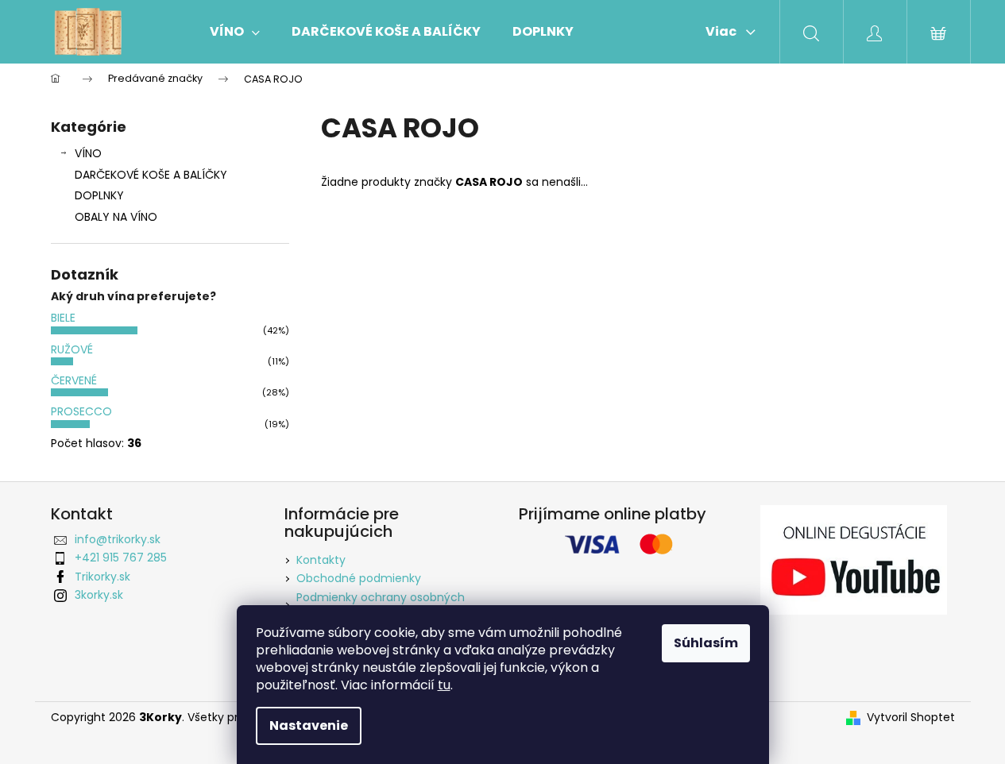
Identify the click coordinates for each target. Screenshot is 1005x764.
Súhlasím (706, 643)
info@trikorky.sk (117, 539)
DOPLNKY (99, 195)
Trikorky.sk (102, 577)
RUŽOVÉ (72, 349)
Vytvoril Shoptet (911, 717)
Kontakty (321, 560)
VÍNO (88, 153)
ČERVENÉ (74, 380)
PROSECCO (81, 411)
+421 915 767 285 (121, 557)
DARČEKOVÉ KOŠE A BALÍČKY (151, 175)
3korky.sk (99, 595)
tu (444, 685)
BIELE (63, 318)
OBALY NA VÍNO (116, 217)
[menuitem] (235, 32)
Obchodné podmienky (358, 578)
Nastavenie (308, 725)
